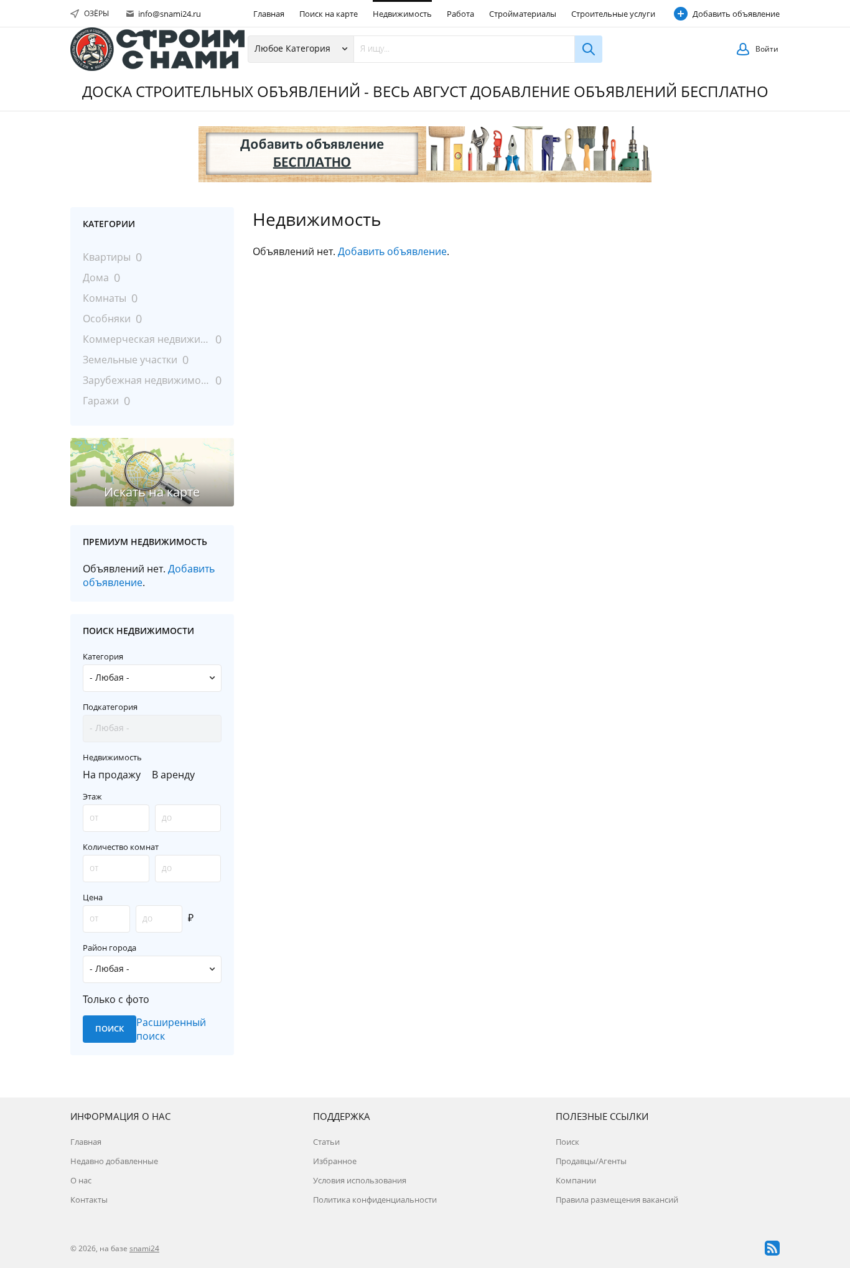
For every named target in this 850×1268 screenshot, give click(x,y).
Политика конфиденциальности (375, 1199)
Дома (96, 277)
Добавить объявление (736, 13)
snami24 (144, 1248)
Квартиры (107, 257)
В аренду (173, 774)
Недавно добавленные (114, 1161)
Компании (576, 1180)
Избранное (335, 1161)
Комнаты (104, 298)
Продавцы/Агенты (591, 1161)
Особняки (107, 318)
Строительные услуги (613, 13)
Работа (460, 13)
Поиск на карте (328, 13)
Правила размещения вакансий (617, 1199)
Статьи (326, 1141)
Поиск (567, 1141)
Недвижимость (402, 13)
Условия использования (359, 1180)
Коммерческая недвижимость (146, 339)
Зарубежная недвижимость (146, 380)
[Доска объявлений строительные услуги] (157, 49)
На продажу (112, 774)
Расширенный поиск (171, 1029)
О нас (80, 1180)
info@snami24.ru (168, 13)
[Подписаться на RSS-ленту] (772, 1248)
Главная (268, 13)
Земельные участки (130, 359)
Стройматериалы (522, 13)
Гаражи (101, 401)
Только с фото (116, 999)
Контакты (89, 1199)
